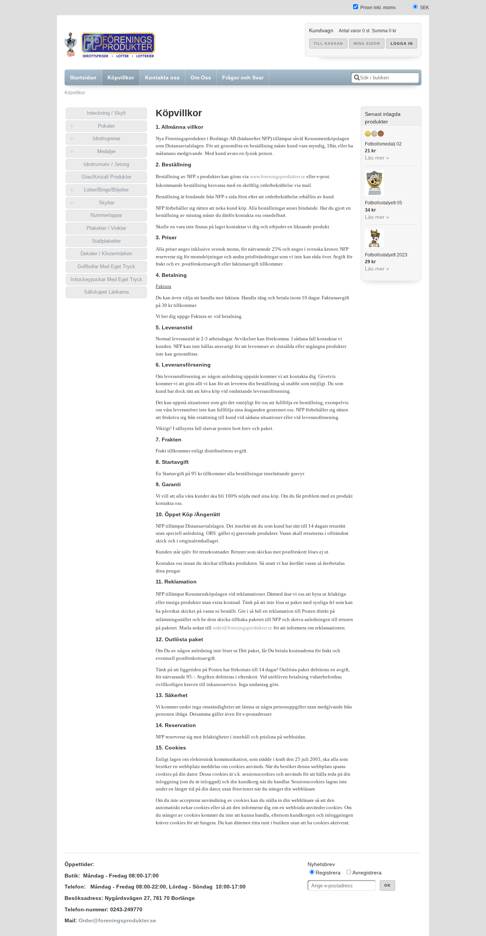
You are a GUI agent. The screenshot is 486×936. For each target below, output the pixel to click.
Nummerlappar (106, 215)
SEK (424, 7)
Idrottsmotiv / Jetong (106, 164)
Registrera (328, 873)
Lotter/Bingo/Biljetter (106, 190)
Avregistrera (367, 873)
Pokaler (106, 126)
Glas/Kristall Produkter (106, 177)
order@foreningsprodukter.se (242, 628)
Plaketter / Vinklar (106, 228)
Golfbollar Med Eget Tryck (106, 266)
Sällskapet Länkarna (106, 292)
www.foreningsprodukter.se (277, 176)
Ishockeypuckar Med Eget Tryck (106, 279)
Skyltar (106, 203)
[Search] (357, 77)
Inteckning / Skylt (106, 113)
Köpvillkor (75, 92)
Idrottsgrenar (106, 138)
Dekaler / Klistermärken (106, 253)
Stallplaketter (106, 241)
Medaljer (106, 151)
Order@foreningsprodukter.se (117, 920)
